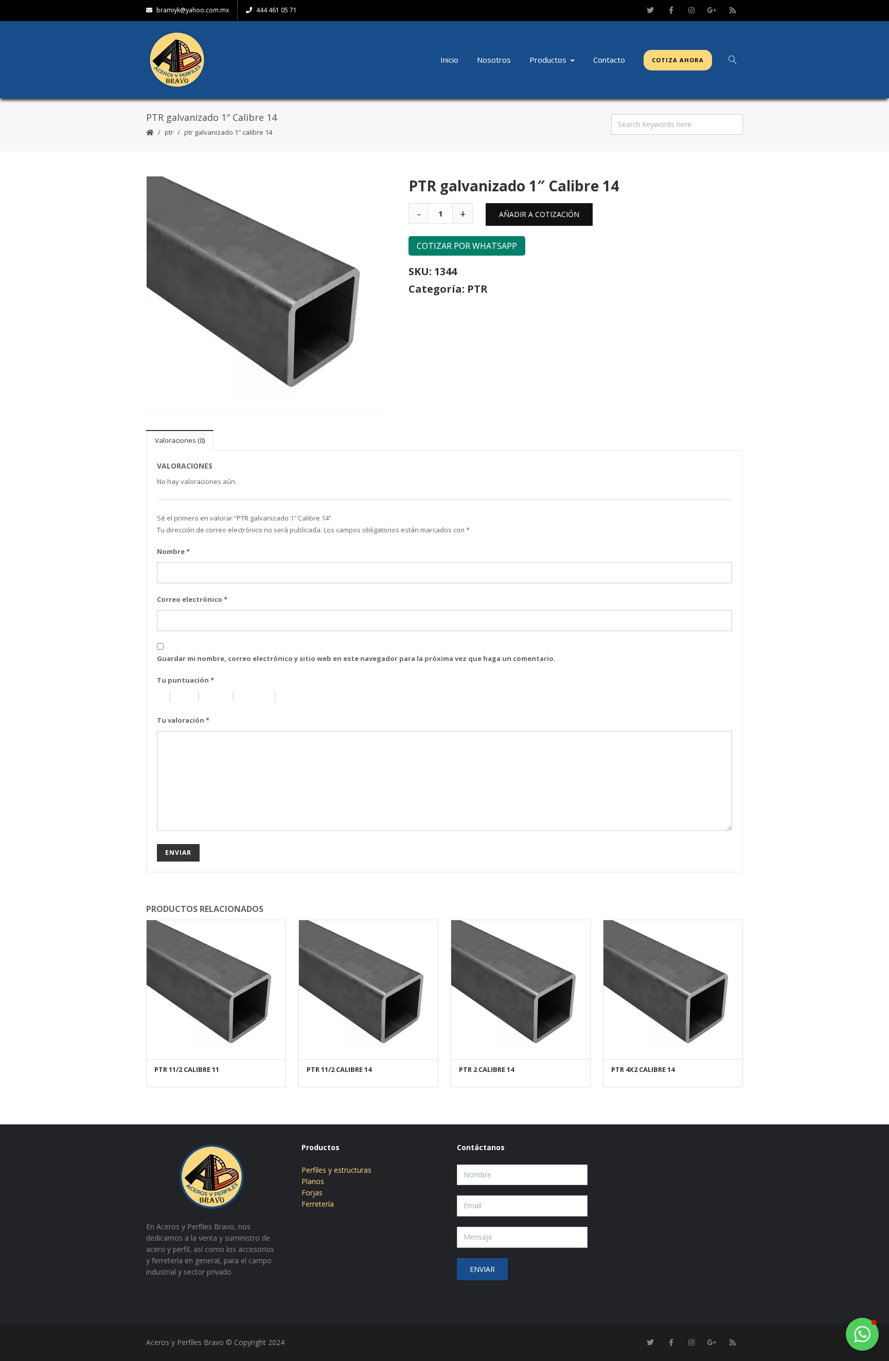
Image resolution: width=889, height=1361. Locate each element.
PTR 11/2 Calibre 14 (339, 1069)
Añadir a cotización (539, 214)
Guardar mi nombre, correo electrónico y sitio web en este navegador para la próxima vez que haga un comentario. (356, 658)
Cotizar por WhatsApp (467, 246)
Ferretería (317, 1204)
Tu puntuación (185, 680)
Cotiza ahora (678, 60)
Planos (312, 1181)
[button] (862, 1334)
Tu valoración (183, 720)
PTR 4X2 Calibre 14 (642, 1069)
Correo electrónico (192, 599)
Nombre (173, 551)
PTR (169, 132)
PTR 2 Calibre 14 (486, 1069)
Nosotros (494, 60)
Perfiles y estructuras (336, 1170)
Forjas (312, 1192)
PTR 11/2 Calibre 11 (186, 1069)
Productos (547, 60)
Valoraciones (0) (180, 440)
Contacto (609, 60)
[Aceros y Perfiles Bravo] (177, 60)
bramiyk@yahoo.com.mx (192, 10)
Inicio (449, 60)
